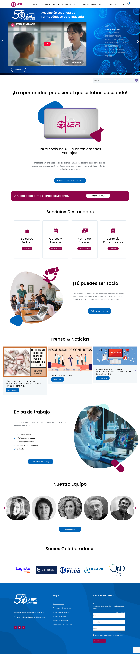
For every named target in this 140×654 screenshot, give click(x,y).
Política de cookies (59, 616)
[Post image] (25, 362)
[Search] (136, 80)
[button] (71, 123)
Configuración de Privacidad (62, 625)
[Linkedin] (19, 627)
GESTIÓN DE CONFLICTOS (61, 375)
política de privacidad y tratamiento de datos (111, 635)
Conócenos (18, 70)
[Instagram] (23, 627)
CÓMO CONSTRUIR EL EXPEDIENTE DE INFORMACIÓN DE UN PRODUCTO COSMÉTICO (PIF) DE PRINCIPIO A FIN (24, 383)
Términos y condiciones (61, 612)
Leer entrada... (12, 390)
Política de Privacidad (60, 621)
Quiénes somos (58, 604)
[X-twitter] (15, 627)
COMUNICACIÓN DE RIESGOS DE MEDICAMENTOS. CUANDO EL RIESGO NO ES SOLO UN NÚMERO (113, 371)
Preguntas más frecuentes (62, 608)
